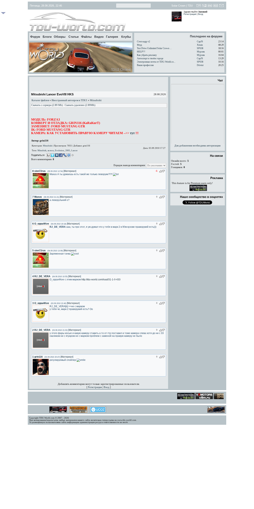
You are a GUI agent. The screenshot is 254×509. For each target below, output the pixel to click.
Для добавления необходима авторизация (197, 145)
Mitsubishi (96, 100)
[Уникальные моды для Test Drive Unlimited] (202, 398)
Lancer (74, 150)
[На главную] (99, 21)
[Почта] (221, 6)
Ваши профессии (145, 65)
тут (132, 133)
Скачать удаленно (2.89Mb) (80, 105)
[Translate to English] (210, 6)
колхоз (51, 150)
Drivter (200, 65)
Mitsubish (42, 150)
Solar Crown (178, 5)
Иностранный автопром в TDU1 (69, 100)
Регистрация (190, 14)
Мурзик (201, 51)
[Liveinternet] (48, 155)
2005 (67, 150)
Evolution (59, 150)
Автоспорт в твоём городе (150, 58)
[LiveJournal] (64, 155)
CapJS (200, 41)
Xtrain (200, 45)
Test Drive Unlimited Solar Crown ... (154, 48)
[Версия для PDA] (204, 6)
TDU (190, 5)
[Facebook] (60, 155)
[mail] (68, 155)
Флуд (139, 45)
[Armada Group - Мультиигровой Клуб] (219, 398)
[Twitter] (52, 155)
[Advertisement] (98, 84)
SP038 (200, 48)
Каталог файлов (40, 100)
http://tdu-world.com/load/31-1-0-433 (100, 279)
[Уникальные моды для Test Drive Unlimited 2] (198, 190)
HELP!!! (141, 51)
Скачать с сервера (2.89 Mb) (47, 105)
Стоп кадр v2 (143, 41)
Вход (200, 14)
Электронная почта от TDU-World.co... (156, 61)
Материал (70, 171)
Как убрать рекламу (147, 55)
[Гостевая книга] (199, 6)
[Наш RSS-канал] (216, 6)
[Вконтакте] (56, 155)
